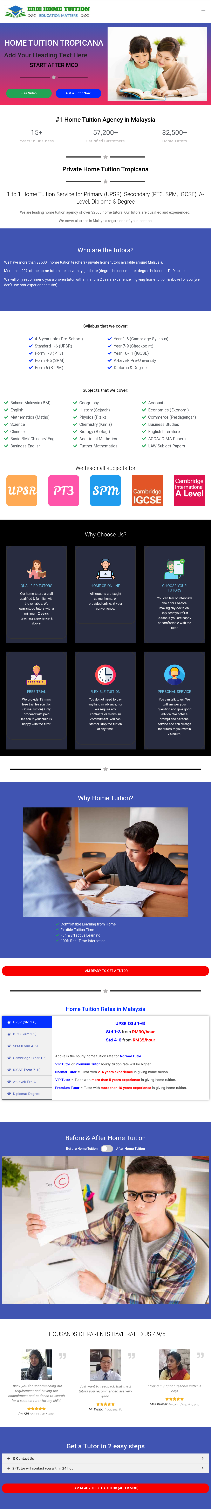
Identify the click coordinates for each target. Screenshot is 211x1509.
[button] (203, 11)
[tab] (105, 1458)
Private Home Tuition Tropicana (105, 169)
